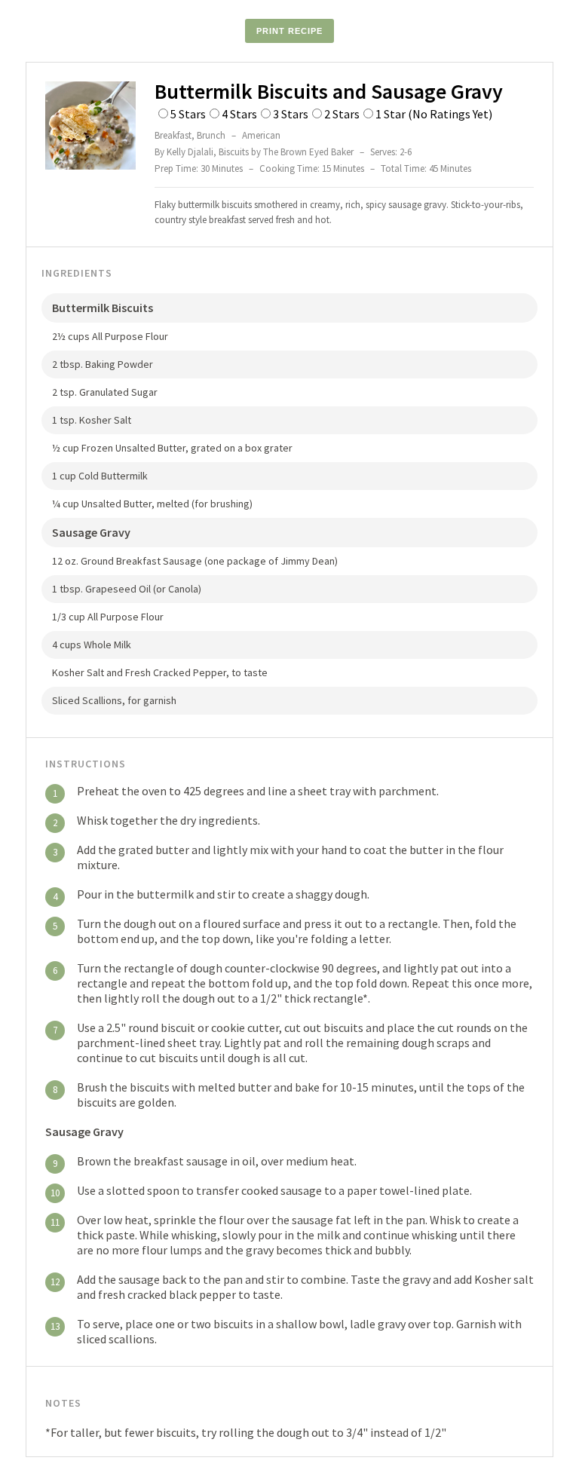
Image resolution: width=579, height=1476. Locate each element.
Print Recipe (289, 30)
